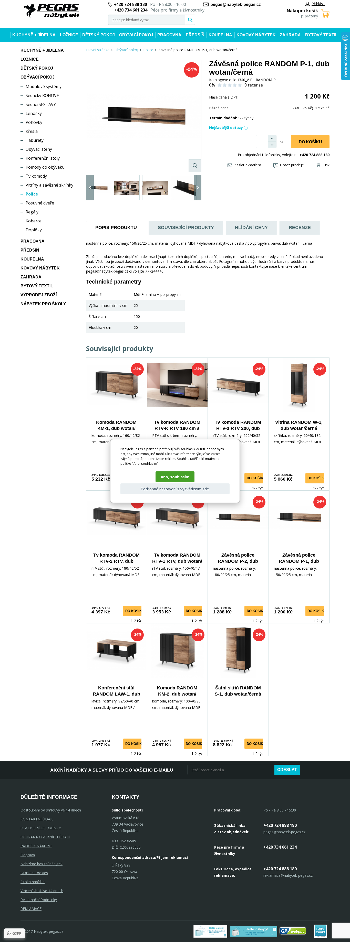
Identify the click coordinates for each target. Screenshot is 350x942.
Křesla (32, 131)
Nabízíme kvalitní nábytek (41, 863)
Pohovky (34, 122)
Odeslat (287, 769)
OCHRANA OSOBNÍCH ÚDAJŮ (45, 837)
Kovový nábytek (256, 35)
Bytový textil (321, 35)
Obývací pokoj (136, 35)
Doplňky (34, 230)
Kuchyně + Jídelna (34, 35)
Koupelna (220, 35)
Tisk (326, 165)
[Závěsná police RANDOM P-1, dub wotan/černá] (143, 116)
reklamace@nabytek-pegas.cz (288, 875)
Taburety (35, 140)
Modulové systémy (43, 86)
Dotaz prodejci (292, 165)
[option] (98, 187)
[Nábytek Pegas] (51, 11)
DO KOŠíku (310, 142)
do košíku (256, 478)
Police (32, 194)
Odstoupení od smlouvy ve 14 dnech (50, 810)
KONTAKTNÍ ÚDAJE (36, 819)
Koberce (34, 221)
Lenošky (34, 113)
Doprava (27, 854)
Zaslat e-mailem (247, 165)
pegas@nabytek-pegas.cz (235, 4)
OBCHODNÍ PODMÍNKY (40, 828)
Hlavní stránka (97, 49)
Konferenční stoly (43, 158)
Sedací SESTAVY (41, 104)
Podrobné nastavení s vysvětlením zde (175, 488)
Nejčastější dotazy (226, 127)
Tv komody (36, 176)
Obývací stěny (39, 149)
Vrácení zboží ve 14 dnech (41, 890)
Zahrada (290, 35)
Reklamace (31, 908)
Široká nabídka (32, 881)
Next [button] (197, 187)
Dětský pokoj (98, 35)
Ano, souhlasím (175, 476)
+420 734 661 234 (280, 847)
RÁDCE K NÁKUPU (36, 845)
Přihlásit (318, 3)
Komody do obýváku (45, 167)
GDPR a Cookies (34, 872)
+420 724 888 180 (130, 4)
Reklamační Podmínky (38, 899)
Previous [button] (90, 187)
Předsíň (195, 35)
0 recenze (253, 85)
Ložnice (69, 35)
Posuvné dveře (40, 203)
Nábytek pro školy (43, 304)
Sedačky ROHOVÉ (42, 95)
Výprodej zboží (38, 295)
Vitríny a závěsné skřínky (49, 185)
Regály (32, 212)
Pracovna (169, 35)
